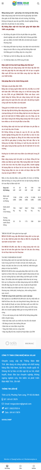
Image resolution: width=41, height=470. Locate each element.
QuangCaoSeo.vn (17, 459)
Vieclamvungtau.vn (31, 459)
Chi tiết (17, 381)
